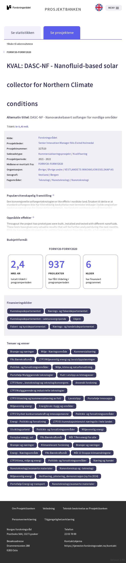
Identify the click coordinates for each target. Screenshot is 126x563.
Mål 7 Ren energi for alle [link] (82, 437)
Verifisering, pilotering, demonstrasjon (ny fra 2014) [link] (68, 476)
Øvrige (42, 169)
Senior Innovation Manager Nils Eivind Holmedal (66, 142)
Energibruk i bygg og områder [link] (56, 406)
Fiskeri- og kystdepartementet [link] (28, 326)
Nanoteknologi (60, 180)
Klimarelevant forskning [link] (55, 445)
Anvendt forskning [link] (86, 382)
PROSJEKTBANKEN (63, 9)
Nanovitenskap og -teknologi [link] (76, 468)
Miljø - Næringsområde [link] (54, 351)
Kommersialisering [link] (85, 351)
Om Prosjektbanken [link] (23, 508)
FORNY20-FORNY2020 (50, 163)
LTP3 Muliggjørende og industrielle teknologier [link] (37, 390)
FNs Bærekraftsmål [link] (21, 359)
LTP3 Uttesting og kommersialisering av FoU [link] (35, 398)
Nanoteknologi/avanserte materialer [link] (31, 468)
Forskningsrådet (47, 137)
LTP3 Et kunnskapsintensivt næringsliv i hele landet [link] (82, 421)
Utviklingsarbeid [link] (20, 429)
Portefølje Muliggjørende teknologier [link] (31, 375)
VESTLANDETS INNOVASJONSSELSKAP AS (89, 169)
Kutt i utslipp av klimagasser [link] (76, 375)
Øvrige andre (55, 169)
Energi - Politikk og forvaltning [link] (28, 421)
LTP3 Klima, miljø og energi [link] (25, 460)
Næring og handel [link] (103, 460)
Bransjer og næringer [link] (22, 351)
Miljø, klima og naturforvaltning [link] (73, 367)
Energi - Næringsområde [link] (24, 452)
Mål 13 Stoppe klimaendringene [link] (92, 452)
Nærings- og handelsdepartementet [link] (73, 326)
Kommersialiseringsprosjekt (54, 153)
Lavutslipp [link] (74, 398)
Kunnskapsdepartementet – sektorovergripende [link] (38, 318)
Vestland (43, 174)
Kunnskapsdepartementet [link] (25, 311)
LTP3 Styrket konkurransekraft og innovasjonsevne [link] (39, 413)
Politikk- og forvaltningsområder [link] (29, 367)
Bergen (54, 174)
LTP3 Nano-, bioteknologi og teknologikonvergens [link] (39, 382)
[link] (99, 8)
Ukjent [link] (77, 318)
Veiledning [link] (49, 508)
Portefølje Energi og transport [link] (27, 483)
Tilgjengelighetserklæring (59, 519)
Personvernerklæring (24, 519)
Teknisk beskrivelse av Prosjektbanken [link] (85, 508)
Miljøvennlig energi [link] (21, 406)
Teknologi (44, 180)
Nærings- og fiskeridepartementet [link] (68, 311)
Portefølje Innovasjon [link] (100, 398)
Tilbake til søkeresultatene (20, 43)
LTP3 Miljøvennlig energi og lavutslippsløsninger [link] (67, 359)
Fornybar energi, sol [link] (21, 437)
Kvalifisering (80, 153)
